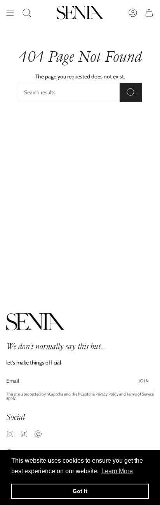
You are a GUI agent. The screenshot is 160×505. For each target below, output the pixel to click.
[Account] (132, 12)
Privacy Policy (107, 394)
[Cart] (149, 12)
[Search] (131, 92)
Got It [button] (80, 491)
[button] (26, 12)
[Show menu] (10, 12)
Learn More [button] (117, 471)
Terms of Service (140, 394)
